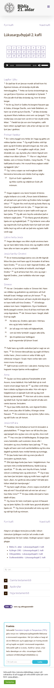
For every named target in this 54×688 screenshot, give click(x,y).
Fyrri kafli (8, 25)
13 (28, 52)
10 (14, 52)
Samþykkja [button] (10, 682)
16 (43, 52)
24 (43, 56)
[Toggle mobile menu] (48, 6)
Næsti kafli (44, 25)
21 (28, 56)
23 (38, 56)
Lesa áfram (13, 677)
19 (19, 56)
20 (24, 56)
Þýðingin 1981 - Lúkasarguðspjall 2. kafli (26, 550)
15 (38, 52)
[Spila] (7, 65)
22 (33, 56)
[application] (27, 65)
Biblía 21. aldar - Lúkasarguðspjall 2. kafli (26, 547)
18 (14, 56)
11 (19, 52)
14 (33, 52)
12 (24, 52)
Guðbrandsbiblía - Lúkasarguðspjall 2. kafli (27, 557)
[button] (27, 580)
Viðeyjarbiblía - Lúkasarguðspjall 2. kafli (26, 554)
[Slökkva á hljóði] (39, 65)
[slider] (45, 65)
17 (9, 56)
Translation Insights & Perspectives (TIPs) (31, 630)
